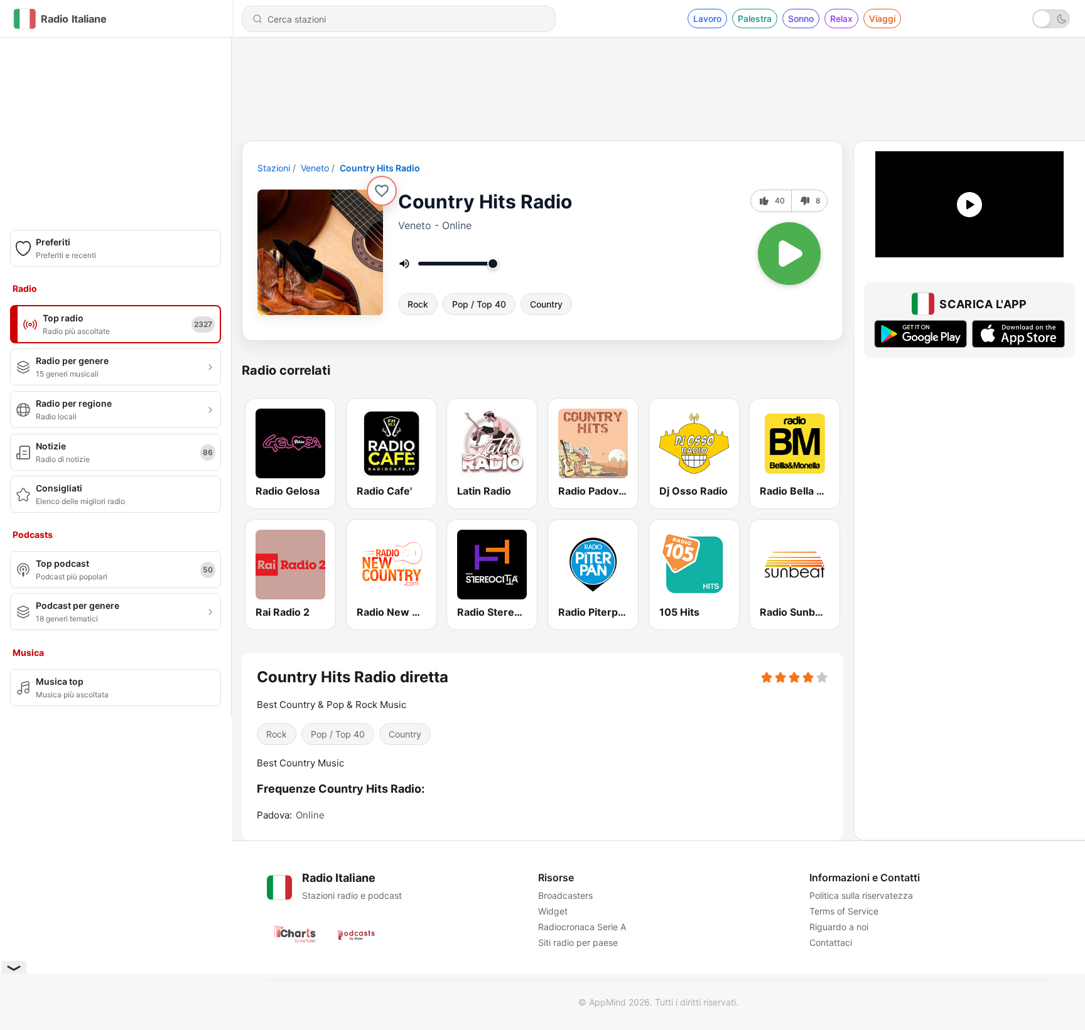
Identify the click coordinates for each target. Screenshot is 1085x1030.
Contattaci (830, 942)
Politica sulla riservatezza (861, 895)
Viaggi (882, 18)
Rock (418, 304)
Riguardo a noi (838, 926)
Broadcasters (565, 895)
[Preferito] (382, 191)
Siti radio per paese (578, 942)
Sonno (801, 18)
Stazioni (273, 168)
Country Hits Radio (380, 168)
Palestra (755, 18)
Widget (553, 911)
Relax (841, 18)
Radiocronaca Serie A (582, 926)
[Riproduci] (789, 253)
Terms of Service (843, 911)
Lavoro (707, 18)
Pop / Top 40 (479, 304)
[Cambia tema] (1051, 18)
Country (546, 304)
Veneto (315, 168)
